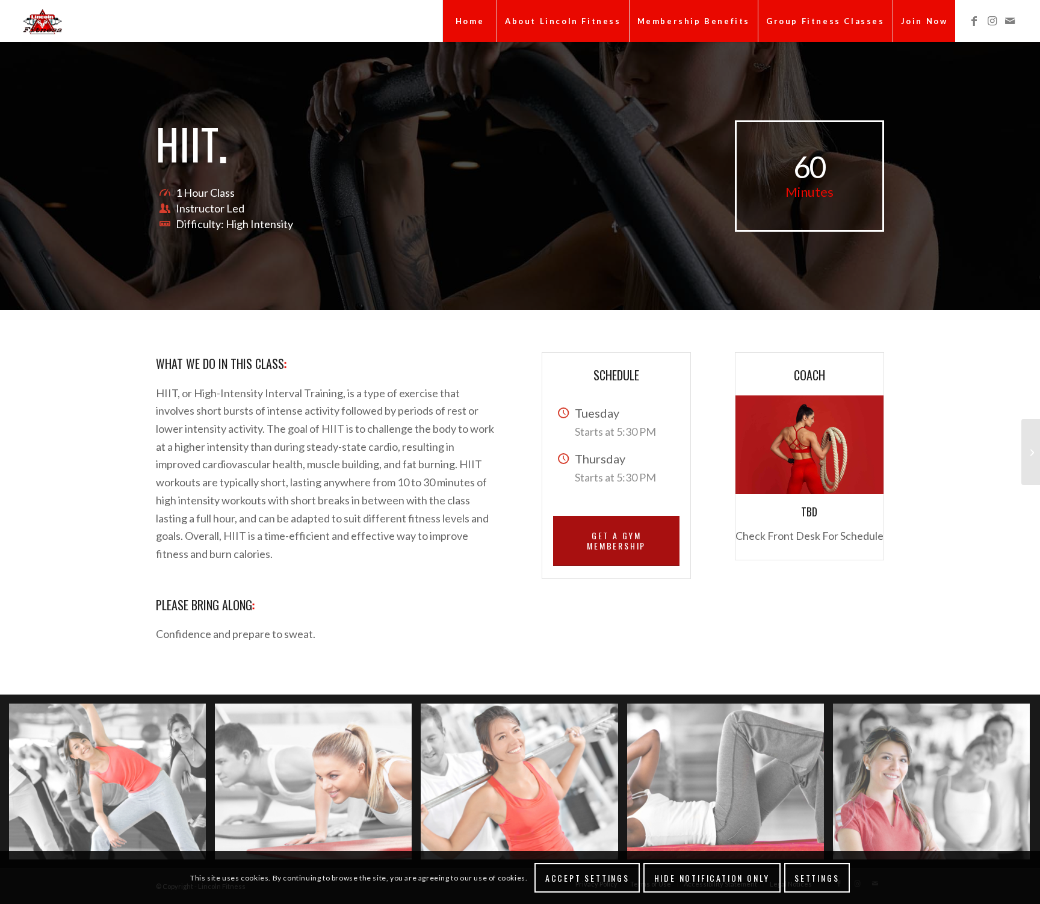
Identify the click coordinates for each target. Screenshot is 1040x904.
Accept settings (587, 877)
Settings (816, 877)
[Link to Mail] (1010, 20)
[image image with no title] (112, 786)
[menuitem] (469, 21)
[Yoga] (1030, 452)
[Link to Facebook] (974, 20)
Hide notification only (712, 877)
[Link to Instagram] (992, 20)
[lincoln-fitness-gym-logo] (42, 21)
